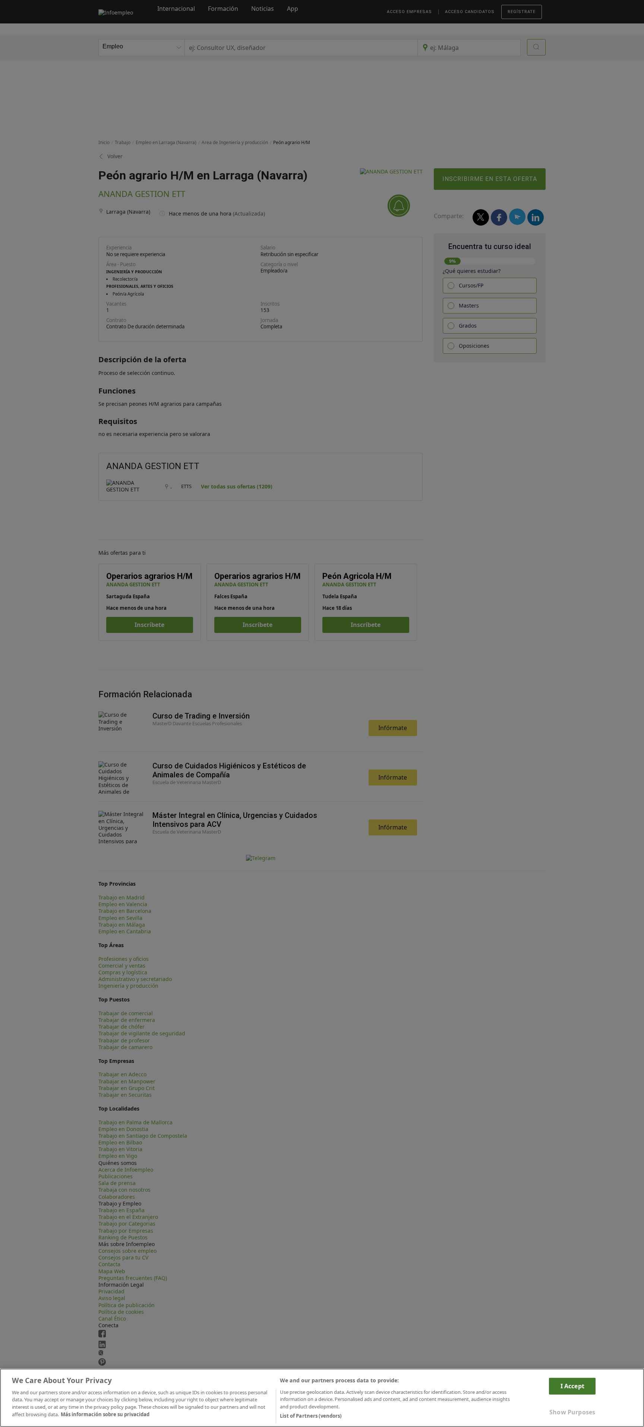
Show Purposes (572, 1412)
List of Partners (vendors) (310, 1415)
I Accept (572, 1386)
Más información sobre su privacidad (105, 1414)
